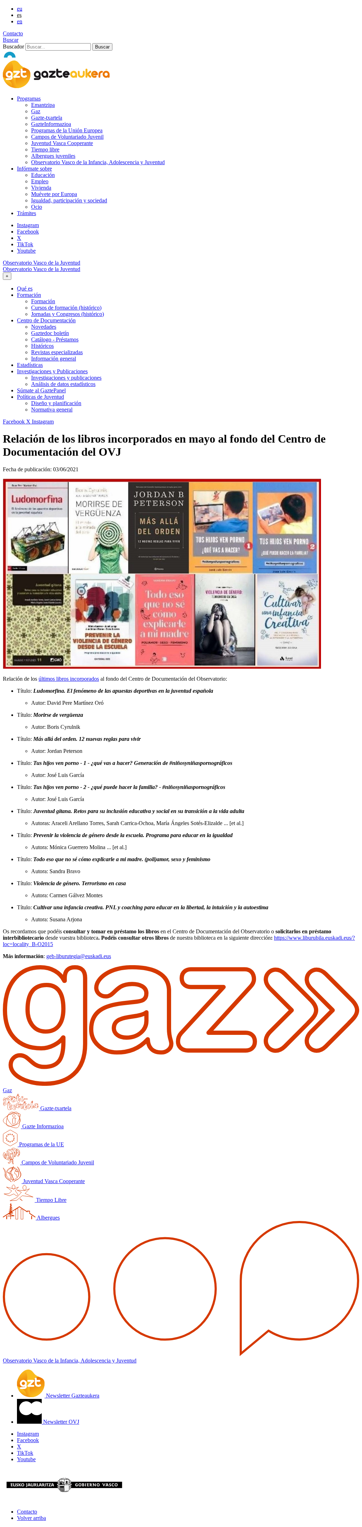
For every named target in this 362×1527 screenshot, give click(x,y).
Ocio (36, 207)
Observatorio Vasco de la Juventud (41, 263)
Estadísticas (30, 365)
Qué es (25, 289)
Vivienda (41, 188)
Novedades (43, 327)
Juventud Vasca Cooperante (62, 143)
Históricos (42, 346)
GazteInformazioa (51, 124)
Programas (29, 99)
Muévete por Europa (54, 194)
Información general (53, 359)
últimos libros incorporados (69, 679)
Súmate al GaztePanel (41, 390)
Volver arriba (31, 1518)
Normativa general (51, 410)
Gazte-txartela (46, 118)
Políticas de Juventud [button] (40, 397)
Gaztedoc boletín (50, 333)
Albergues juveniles (53, 156)
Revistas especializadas (57, 352)
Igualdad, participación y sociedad (69, 200)
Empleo (39, 181)
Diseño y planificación (56, 403)
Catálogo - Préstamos (54, 339)
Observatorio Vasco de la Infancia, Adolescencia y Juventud (98, 162)
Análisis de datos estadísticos (63, 384)
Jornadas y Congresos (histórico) (67, 314)
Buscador (13, 47)
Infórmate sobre (34, 169)
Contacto (13, 33)
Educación (43, 175)
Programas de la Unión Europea (67, 130)
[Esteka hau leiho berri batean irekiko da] (162, 667)
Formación (43, 301)
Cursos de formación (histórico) (66, 308)
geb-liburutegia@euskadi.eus (78, 956)
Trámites (26, 213)
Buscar (10, 40)
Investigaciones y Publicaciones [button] (52, 371)
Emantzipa (43, 105)
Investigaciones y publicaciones (66, 378)
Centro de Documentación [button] (46, 320)
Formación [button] (29, 295)
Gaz (35, 111)
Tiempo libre (45, 149)
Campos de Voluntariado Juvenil (67, 137)
